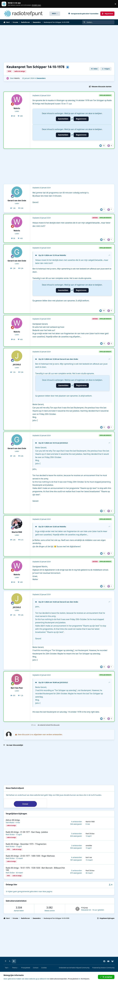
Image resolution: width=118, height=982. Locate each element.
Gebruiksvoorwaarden (58, 979)
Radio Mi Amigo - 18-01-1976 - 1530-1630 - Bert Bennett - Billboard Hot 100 (35, 869)
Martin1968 (17, 532)
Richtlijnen (85, 979)
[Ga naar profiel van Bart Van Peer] (16, 679)
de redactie (41, 725)
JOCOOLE (17, 364)
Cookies (44, 968)
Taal (6, 968)
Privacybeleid (25, 968)
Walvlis (17, 78)
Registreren (81, 119)
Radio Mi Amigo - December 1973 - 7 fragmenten (26, 844)
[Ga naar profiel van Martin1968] (16, 523)
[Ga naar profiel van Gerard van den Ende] (16, 191)
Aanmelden (63, 119)
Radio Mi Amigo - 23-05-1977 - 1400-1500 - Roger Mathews (30, 856)
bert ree (89, 857)
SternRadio (10, 822)
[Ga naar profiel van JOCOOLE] (16, 356)
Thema (14, 968)
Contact (35, 968)
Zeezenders (41, 78)
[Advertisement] (59, 44)
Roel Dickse (10, 834)
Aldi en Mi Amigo (13, 820)
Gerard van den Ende (17, 200)
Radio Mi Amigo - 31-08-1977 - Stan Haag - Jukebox (27, 832)
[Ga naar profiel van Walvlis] (7, 78)
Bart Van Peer (17, 688)
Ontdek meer (5, 4)
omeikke (89, 845)
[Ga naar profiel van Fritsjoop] (77, 909)
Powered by (103, 968)
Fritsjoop (84, 907)
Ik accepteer (107, 977)
